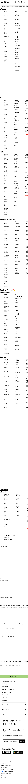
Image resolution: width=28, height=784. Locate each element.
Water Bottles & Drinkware (18, 348)
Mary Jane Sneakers (6, 255)
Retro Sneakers (6, 263)
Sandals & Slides (18, 518)
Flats (5, 38)
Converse (17, 372)
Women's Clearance (6, 495)
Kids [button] (12, 6)
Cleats (5, 201)
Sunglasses (18, 337)
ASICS (17, 367)
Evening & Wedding (17, 313)
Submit (22, 741)
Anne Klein (6, 365)
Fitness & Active (17, 317)
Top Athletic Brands (17, 360)
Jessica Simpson (6, 388)
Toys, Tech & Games (18, 340)
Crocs (5, 374)
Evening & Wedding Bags (6, 311)
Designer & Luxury (17, 309)
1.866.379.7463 (6, 692)
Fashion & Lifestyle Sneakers (17, 47)
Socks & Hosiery (17, 69)
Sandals (5, 51)
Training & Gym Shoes (6, 276)
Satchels (6, 319)
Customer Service (7, 697)
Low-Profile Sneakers (6, 251)
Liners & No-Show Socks (6, 348)
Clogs (5, 26)
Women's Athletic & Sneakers (6, 224)
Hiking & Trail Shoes (6, 246)
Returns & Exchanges (8, 689)
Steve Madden (5, 400)
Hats (16, 324)
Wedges (5, 56)
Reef (5, 397)
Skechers (17, 397)
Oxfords (16, 145)
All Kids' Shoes (6, 188)
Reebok (17, 389)
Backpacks (6, 297)
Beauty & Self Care (17, 303)
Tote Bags (6, 325)
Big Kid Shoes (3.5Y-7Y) (6, 177)
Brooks (17, 370)
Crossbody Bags (6, 306)
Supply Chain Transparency (7, 769)
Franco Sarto (5, 382)
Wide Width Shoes (5, 142)
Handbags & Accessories (7, 518)
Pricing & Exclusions (5, 777)
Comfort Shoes (6, 28)
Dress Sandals (17, 22)
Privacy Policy (4, 763)
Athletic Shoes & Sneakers (17, 37)
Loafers (5, 44)
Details (4, 736)
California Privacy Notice (6, 765)
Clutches (6, 303)
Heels (5, 41)
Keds (16, 375)
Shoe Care (17, 331)
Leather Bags (5, 316)
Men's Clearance (18, 495)
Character (6, 199)
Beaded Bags (5, 300)
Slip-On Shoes (16, 177)
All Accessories (18, 295)
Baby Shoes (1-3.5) (6, 159)
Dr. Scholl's (6, 379)
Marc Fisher (6, 392)
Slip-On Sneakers (17, 55)
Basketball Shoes (17, 233)
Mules (5, 46)
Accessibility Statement (6, 773)
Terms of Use (4, 767)
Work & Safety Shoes (5, 60)
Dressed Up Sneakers (16, 133)
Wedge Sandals (17, 31)
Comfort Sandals (17, 18)
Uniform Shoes (5, 215)
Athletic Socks (5, 334)
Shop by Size (6, 155)
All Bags (6, 294)
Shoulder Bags (6, 322)
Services (4, 700)
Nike (16, 384)
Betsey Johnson (6, 368)
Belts (16, 306)
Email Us (4, 684)
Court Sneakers (17, 42)
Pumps (5, 49)
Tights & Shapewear (6, 352)
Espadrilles (6, 36)
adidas (17, 365)
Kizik (16, 377)
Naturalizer (6, 394)
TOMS (5, 403)
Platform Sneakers (6, 259)
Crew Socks (5, 343)
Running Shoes (17, 51)
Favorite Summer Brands (6, 360)
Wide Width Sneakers (6, 285)
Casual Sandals (17, 14)
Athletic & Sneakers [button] (20, 6)
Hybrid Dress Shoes (15, 139)
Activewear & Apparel (18, 299)
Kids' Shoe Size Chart (6, 182)
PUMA (17, 386)
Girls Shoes (16, 155)
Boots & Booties (6, 18)
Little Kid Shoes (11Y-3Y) (6, 171)
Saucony (17, 394)
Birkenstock (6, 371)
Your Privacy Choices (8, 771)
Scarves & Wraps (17, 327)
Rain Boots (5, 132)
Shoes (5, 11)
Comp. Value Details (5, 775)
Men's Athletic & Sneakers (17, 224)
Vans (16, 403)
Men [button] (8, 6)
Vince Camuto (5, 406)
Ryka (16, 391)
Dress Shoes (5, 32)
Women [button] (3, 6)
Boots (5, 112)
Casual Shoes (5, 22)
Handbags (17, 66)
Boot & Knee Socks (5, 339)
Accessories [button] (18, 64)
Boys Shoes (16, 182)
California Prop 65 (5, 780)
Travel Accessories (18, 344)
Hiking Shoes (5, 128)
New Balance (17, 380)
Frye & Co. (6, 385)
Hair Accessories (18, 321)
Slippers (6, 54)
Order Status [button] (5, 687)
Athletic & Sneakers (6, 14)
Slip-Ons (6, 138)
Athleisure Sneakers (6, 229)
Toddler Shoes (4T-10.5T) (5, 165)
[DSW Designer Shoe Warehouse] (6, 2)
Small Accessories (18, 334)
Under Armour (17, 400)
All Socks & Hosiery (6, 330)
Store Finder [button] (5, 695)
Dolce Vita (6, 376)
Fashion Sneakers (6, 241)
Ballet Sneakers (6, 233)
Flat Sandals (18, 26)
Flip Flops (17, 28)
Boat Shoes (5, 108)
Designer (6, 125)
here (3, 636)
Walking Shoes (17, 59)
